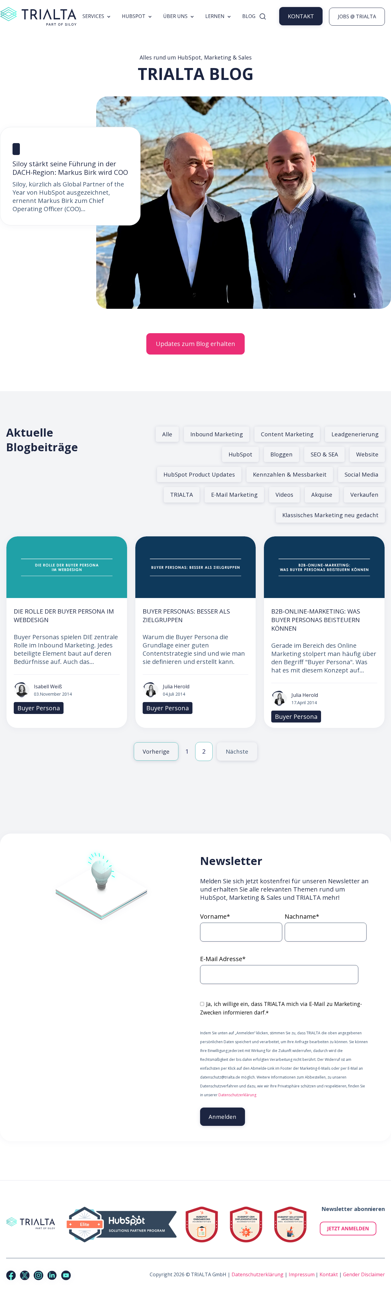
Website (367, 454)
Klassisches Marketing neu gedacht (330, 515)
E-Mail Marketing (234, 494)
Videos (284, 494)
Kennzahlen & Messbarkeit (290, 474)
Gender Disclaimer (364, 1274)
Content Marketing (287, 434)
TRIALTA (181, 494)
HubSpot (240, 454)
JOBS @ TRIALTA (357, 16)
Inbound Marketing (216, 434)
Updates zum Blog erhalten (195, 344)
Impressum (302, 1274)
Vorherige (156, 751)
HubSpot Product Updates (199, 474)
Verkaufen (364, 494)
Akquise (321, 494)
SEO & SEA (324, 454)
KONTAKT (301, 16)
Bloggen (281, 454)
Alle (167, 434)
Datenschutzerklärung (237, 1094)
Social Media (361, 474)
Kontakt (329, 1274)
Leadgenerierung (354, 434)
